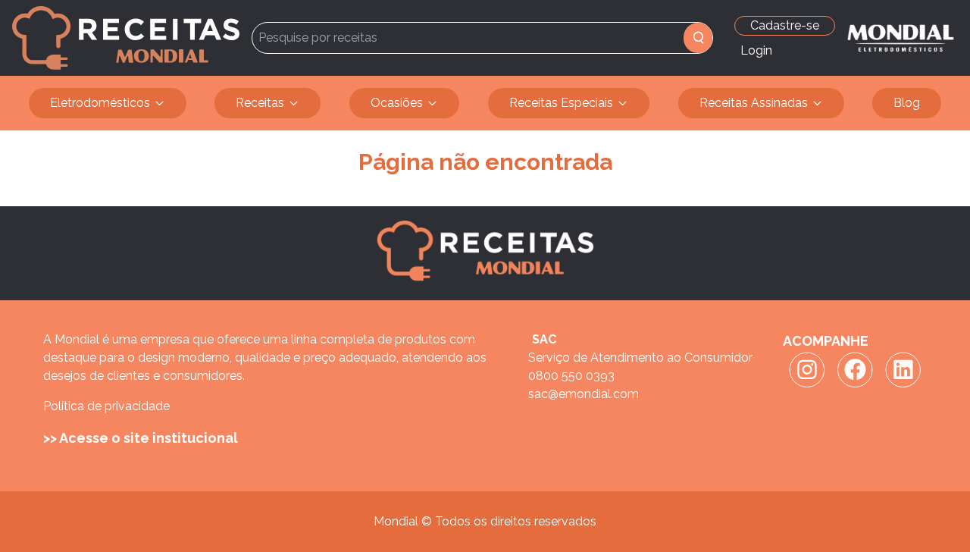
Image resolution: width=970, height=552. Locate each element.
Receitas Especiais (561, 103)
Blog (906, 103)
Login (756, 50)
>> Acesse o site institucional (140, 438)
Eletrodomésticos (100, 103)
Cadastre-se (784, 25)
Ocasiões (397, 103)
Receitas (260, 103)
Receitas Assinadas (753, 103)
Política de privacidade (106, 406)
